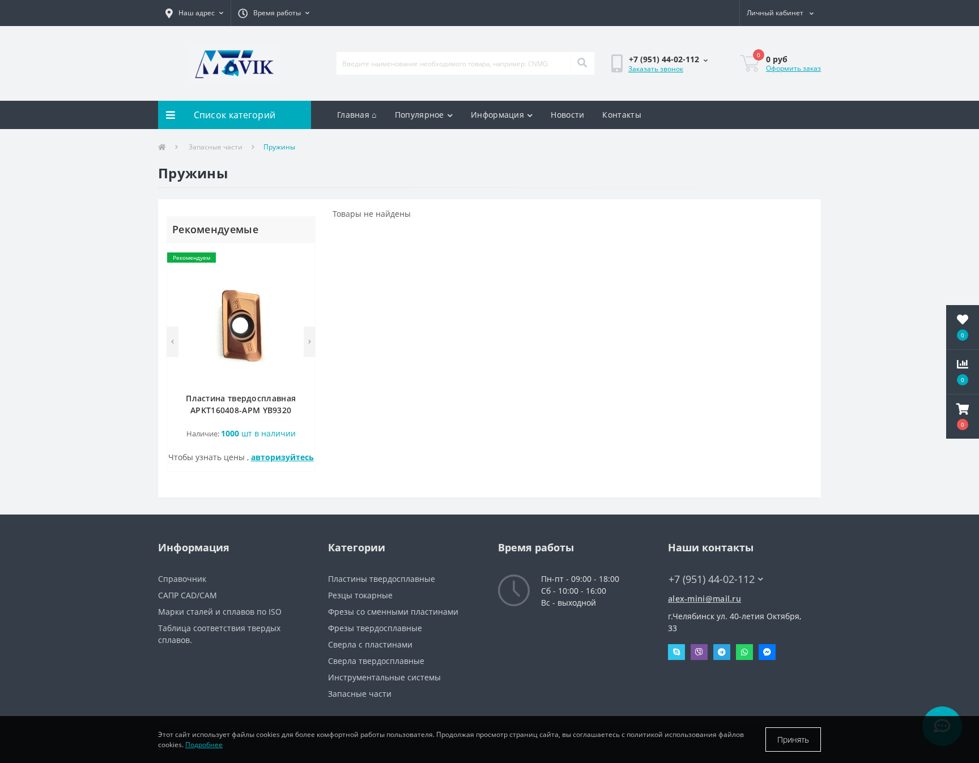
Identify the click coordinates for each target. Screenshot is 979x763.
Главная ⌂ (357, 114)
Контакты (621, 114)
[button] (194, 13)
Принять (793, 739)
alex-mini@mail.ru (704, 598)
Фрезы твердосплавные (375, 628)
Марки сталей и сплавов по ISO (220, 611)
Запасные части (215, 147)
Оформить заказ (793, 68)
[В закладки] (300, 258)
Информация (497, 114)
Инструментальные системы (384, 677)
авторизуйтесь (282, 457)
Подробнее (204, 744)
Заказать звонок (655, 69)
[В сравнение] (300, 275)
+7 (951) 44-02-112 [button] (712, 579)
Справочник (182, 578)
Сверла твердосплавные (376, 660)
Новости (567, 114)
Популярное (419, 114)
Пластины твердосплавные (381, 578)
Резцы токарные (360, 595)
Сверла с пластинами (370, 644)
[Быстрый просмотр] (301, 292)
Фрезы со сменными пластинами (393, 611)
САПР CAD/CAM (187, 595)
